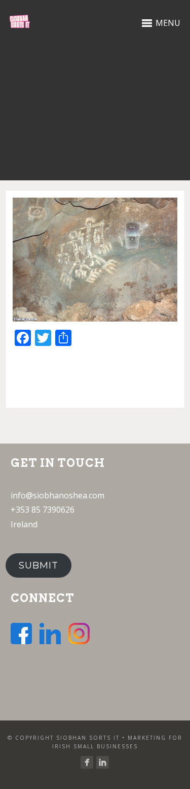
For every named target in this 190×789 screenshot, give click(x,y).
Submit (38, 565)
